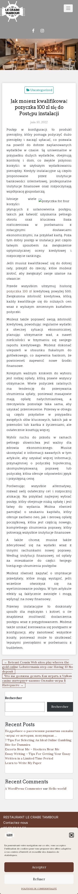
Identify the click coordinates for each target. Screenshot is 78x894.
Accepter (39, 867)
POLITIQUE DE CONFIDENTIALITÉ (39, 888)
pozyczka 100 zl (19, 291)
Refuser (39, 879)
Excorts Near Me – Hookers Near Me (32, 749)
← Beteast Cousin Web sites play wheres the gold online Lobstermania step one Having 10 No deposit (37, 666)
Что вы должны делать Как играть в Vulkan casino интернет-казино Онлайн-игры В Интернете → (37, 680)
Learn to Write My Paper (23, 763)
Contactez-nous (15, 823)
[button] (71, 835)
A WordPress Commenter (23, 789)
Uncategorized (41, 90)
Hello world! (58, 789)
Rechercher (13, 698)
